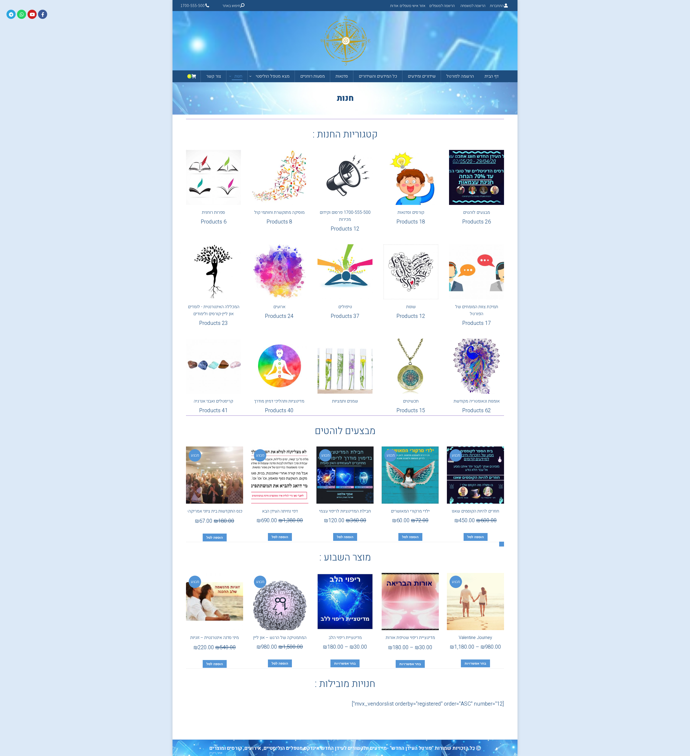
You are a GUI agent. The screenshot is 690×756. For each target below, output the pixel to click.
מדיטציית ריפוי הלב (345, 637)
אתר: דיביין (215, 753)
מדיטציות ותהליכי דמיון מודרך (279, 406)
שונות (410, 312)
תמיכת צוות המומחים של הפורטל (476, 315)
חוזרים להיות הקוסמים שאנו (475, 511)
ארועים (279, 312)
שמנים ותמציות (345, 401)
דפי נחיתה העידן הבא (280, 511)
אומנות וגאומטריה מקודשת (477, 406)
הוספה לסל (475, 537)
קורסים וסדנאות (410, 217)
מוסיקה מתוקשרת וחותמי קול (279, 217)
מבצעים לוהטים (476, 217)
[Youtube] (32, 14)
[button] (501, 544)
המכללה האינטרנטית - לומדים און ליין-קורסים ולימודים (213, 315)
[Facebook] (42, 14)
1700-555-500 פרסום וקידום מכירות (345, 221)
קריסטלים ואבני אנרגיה (213, 406)
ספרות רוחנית (213, 217)
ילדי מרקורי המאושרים (410, 511)
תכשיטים (410, 406)
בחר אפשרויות (475, 663)
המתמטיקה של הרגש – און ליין (279, 637)
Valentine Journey (475, 637)
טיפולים (345, 312)
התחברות (497, 5)
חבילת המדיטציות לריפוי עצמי (345, 511)
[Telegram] (11, 14)
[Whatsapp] (21, 14)
